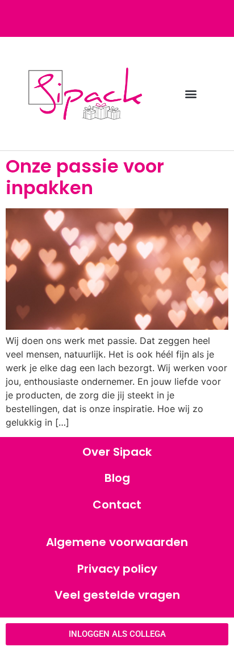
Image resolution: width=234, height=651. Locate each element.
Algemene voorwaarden (117, 542)
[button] (191, 94)
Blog (117, 478)
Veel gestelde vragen (117, 595)
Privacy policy (117, 569)
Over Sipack (117, 452)
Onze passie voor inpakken (85, 176)
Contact (117, 505)
